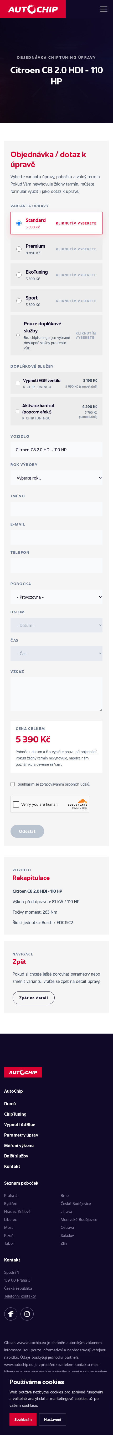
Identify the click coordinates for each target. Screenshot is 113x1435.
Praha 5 (11, 1195)
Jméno (18, 495)
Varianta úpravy (30, 205)
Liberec (10, 1219)
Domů (10, 1103)
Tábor (9, 1243)
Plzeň (8, 1235)
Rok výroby (24, 464)
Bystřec (10, 1203)
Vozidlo (20, 436)
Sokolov (67, 1235)
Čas (15, 640)
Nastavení (52, 1419)
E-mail (18, 524)
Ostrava (67, 1227)
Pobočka (21, 583)
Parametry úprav (21, 1135)
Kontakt (12, 1166)
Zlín (64, 1243)
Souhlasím (23, 1419)
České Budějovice (76, 1203)
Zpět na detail (33, 997)
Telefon (20, 552)
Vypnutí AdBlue (19, 1124)
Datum (18, 611)
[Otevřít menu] (104, 9)
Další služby (16, 1156)
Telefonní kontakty (20, 1296)
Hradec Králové (17, 1211)
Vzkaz (17, 671)
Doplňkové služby (32, 366)
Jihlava (66, 1211)
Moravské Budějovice (79, 1219)
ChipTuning (15, 1114)
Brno (65, 1195)
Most (8, 1227)
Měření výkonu (19, 1145)
